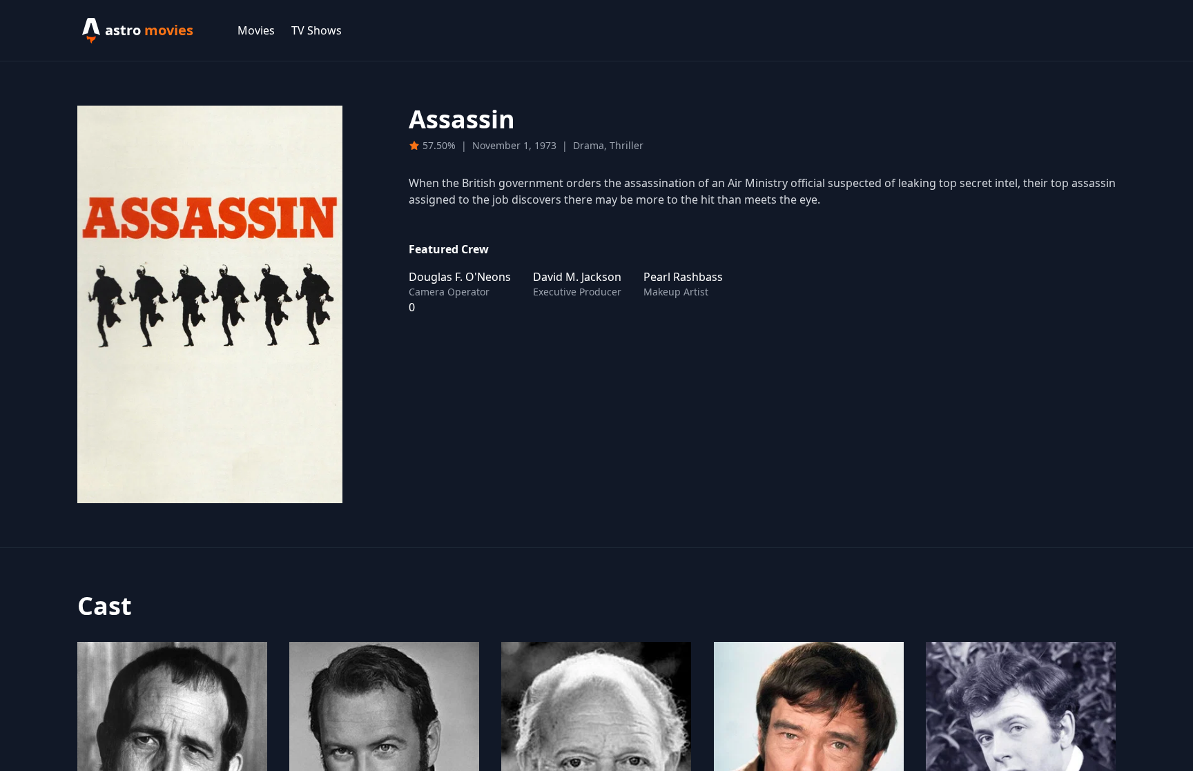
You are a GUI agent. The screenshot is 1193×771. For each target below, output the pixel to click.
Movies (256, 30)
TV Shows (316, 30)
